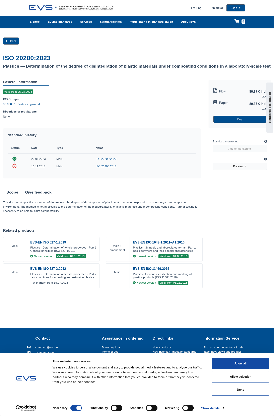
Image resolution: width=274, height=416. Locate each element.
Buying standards (60, 21)
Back (13, 41)
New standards (162, 347)
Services (86, 21)
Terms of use (110, 351)
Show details (210, 408)
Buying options (111, 347)
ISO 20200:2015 (106, 166)
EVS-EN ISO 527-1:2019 (48, 242)
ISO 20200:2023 (106, 158)
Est (193, 7)
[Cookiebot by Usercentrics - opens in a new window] (26, 408)
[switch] (116, 408)
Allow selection (240, 376)
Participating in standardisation (151, 21)
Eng (198, 7)
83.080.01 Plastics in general (21, 104)
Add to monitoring (239, 148)
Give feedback (38, 192)
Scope (12, 192)
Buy (239, 119)
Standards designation (269, 107)
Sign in (235, 7)
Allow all (240, 363)
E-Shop (35, 21)
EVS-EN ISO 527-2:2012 (48, 268)
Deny (240, 389)
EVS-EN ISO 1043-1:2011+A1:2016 (159, 242)
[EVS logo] (72, 7)
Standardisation (111, 21)
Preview (238, 166)
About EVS (188, 21)
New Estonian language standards (174, 351)
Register (217, 7)
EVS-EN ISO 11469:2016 (151, 268)
